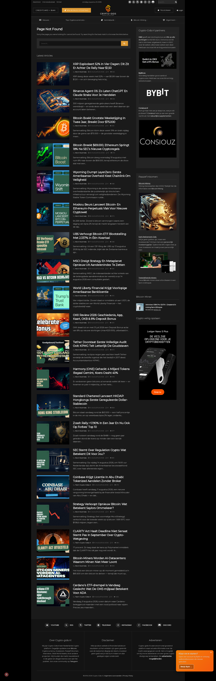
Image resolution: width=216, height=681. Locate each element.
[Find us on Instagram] (145, 2)
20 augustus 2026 (96, 153)
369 (112, 126)
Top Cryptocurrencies (75, 20)
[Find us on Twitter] (137, 2)
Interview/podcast (48, 2)
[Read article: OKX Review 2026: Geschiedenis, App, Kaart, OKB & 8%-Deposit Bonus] (53, 324)
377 (113, 431)
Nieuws (45, 20)
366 (113, 99)
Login (180, 10)
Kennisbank (109, 20)
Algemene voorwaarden (113, 676)
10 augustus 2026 (101, 543)
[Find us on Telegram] (141, 2)
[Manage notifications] (6, 674)
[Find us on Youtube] (129, 2)
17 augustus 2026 (96, 242)
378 (113, 377)
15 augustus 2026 (96, 296)
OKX (140, 37)
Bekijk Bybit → (186, 667)
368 (112, 184)
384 (117, 543)
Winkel (59, 2)
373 (113, 153)
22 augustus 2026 (96, 99)
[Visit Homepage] (108, 10)
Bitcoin (146, 280)
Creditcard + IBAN (46, 10)
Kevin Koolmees (80, 72)
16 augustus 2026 (96, 269)
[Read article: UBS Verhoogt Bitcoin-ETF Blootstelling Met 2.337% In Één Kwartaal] (53, 243)
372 (113, 216)
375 (117, 485)
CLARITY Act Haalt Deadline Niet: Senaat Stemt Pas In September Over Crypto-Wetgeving (100, 535)
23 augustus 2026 (96, 72)
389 (113, 566)
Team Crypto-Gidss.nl (83, 485)
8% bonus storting (77, 10)
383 (113, 408)
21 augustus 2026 (96, 126)
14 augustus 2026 (96, 350)
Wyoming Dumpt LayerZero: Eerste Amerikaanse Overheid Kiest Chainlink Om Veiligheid (101, 176)
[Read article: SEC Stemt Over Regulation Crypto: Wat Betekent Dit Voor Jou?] (53, 460)
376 (112, 296)
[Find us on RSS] (133, 2)
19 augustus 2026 (96, 184)
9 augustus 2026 (101, 597)
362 (113, 72)
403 (117, 597)
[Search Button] (175, 2)
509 (112, 323)
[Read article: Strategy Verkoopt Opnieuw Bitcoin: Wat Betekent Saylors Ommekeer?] (53, 514)
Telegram (165, 10)
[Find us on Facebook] (149, 2)
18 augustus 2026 (96, 216)
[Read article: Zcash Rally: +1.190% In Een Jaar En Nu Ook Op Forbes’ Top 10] (53, 432)
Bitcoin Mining (140, 20)
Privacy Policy (128, 676)
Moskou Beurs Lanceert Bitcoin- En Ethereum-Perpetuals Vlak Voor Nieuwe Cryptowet (100, 208)
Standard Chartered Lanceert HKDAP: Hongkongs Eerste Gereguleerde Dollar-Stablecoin (100, 399)
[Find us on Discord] (153, 2)
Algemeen (170, 20)
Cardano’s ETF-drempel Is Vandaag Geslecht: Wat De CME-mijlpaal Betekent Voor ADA (100, 589)
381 (113, 458)
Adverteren (37, 2)
